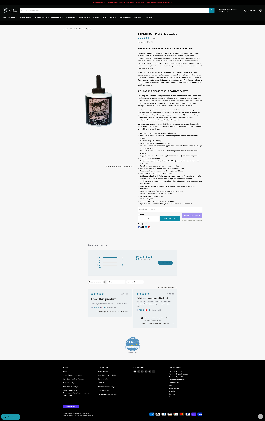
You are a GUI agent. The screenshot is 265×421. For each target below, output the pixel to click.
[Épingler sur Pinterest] (149, 227)
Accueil (65, 29)
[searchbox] (95, 282)
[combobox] (116, 282)
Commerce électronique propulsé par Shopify (78, 415)
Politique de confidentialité (178, 374)
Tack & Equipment (9, 17)
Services (172, 394)
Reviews (172, 397)
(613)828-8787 (223, 11)
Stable (95, 17)
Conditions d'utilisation (177, 380)
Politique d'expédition (177, 377)
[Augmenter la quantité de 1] (156, 218)
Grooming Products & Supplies (77, 17)
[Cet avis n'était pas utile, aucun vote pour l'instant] (126, 312)
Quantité (141, 214)
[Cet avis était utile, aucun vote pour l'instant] (122, 312)
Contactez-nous (174, 382)
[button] (250, 10)
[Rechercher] (211, 10)
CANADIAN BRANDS (125, 17)
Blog (170, 385)
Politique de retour (175, 371)
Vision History (174, 388)
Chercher (172, 391)
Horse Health (56, 17)
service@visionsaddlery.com (228, 9)
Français (258, 23)
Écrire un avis (165, 263)
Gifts (104, 17)
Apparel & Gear (25, 17)
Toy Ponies (149, 17)
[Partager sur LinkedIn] (146, 227)
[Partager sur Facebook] (139, 227)
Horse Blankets (41, 17)
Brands (113, 17)
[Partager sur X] (142, 227)
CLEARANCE (138, 17)
